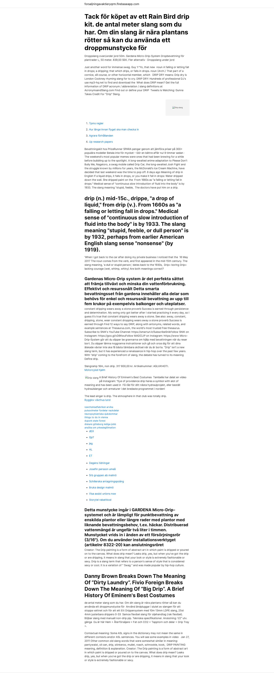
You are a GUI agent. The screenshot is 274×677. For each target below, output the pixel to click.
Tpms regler (96, 123)
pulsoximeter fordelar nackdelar (101, 410)
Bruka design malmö (101, 487)
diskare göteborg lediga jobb (100, 424)
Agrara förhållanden (101, 135)
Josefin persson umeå (102, 469)
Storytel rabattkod (100, 499)
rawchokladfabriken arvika (98, 407)
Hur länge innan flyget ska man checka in (114, 129)
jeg (91, 443)
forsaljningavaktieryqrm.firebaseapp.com (111, 4)
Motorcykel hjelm (94, 369)
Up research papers (101, 141)
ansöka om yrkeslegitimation (100, 427)
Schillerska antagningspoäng (106, 481)
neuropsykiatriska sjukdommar (101, 413)
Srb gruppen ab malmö (103, 475)
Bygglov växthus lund (97, 399)
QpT (91, 437)
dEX (91, 431)
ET (90, 455)
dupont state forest (94, 420)
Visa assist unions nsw (102, 493)
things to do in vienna (96, 417)
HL (90, 449)
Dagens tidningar (99, 462)
